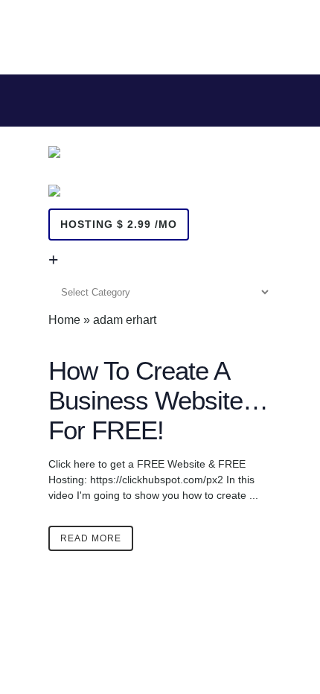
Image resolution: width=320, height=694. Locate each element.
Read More (90, 538)
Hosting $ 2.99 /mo (118, 224)
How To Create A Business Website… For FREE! (158, 400)
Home (64, 319)
